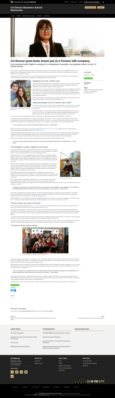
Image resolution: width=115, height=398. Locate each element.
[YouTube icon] (26, 372)
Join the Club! (14, 342)
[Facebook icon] (13, 372)
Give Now (76, 387)
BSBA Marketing (88, 89)
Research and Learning (28, 15)
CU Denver (85, 365)
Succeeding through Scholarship (51, 337)
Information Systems (89, 92)
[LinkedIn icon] (13, 376)
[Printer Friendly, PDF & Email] (88, 78)
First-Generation (93, 91)
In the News (47, 15)
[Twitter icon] (17, 372)
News (13, 15)
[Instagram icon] (22, 372)
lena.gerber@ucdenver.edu (27, 311)
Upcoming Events (82, 329)
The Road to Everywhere (17, 333)
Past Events (62, 370)
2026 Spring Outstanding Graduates (20, 346)
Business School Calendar (65, 368)
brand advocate (40, 130)
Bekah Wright (41, 112)
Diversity (95, 89)
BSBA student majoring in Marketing (44, 105)
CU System (25, 387)
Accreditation (56, 387)
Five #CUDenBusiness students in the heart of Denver (91, 318)
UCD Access (74, 2)
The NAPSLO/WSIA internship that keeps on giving (56, 333)
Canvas (80, 2)
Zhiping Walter (15, 165)
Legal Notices (46, 387)
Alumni (85, 84)
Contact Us (37, 361)
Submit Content (90, 7)
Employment (67, 387)
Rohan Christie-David (35, 205)
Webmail (66, 2)
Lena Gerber (49, 311)
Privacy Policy (35, 387)
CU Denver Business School (90, 363)
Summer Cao (23, 155)
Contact (101, 7)
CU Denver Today (87, 361)
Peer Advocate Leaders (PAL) (50, 128)
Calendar (39, 15)
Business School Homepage (91, 2)
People (18, 15)
